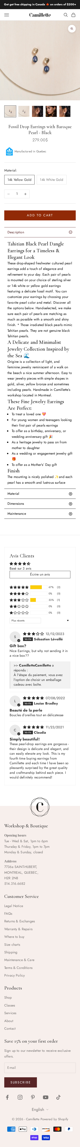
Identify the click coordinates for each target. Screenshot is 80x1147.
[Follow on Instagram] (20, 1097)
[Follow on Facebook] (7, 1097)
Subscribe (20, 1082)
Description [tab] (15, 232)
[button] (19, 587)
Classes (9, 1005)
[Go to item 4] (51, 111)
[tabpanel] (40, 363)
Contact (10, 1028)
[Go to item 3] (38, 111)
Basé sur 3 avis (20, 568)
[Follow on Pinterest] (33, 1097)
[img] (34, 633)
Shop (8, 997)
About (8, 1020)
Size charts (12, 944)
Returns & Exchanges (19, 921)
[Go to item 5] (65, 111)
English (38, 1109)
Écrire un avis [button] (40, 574)
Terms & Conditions (18, 967)
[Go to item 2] (24, 111)
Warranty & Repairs (18, 929)
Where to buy (14, 936)
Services (10, 1013)
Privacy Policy (14, 975)
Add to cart (40, 215)
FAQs (8, 913)
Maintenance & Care (19, 959)
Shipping (10, 952)
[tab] (40, 494)
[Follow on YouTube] (46, 1097)
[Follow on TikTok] (58, 1097)
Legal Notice (13, 905)
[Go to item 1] (10, 111)
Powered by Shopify (54, 1119)
